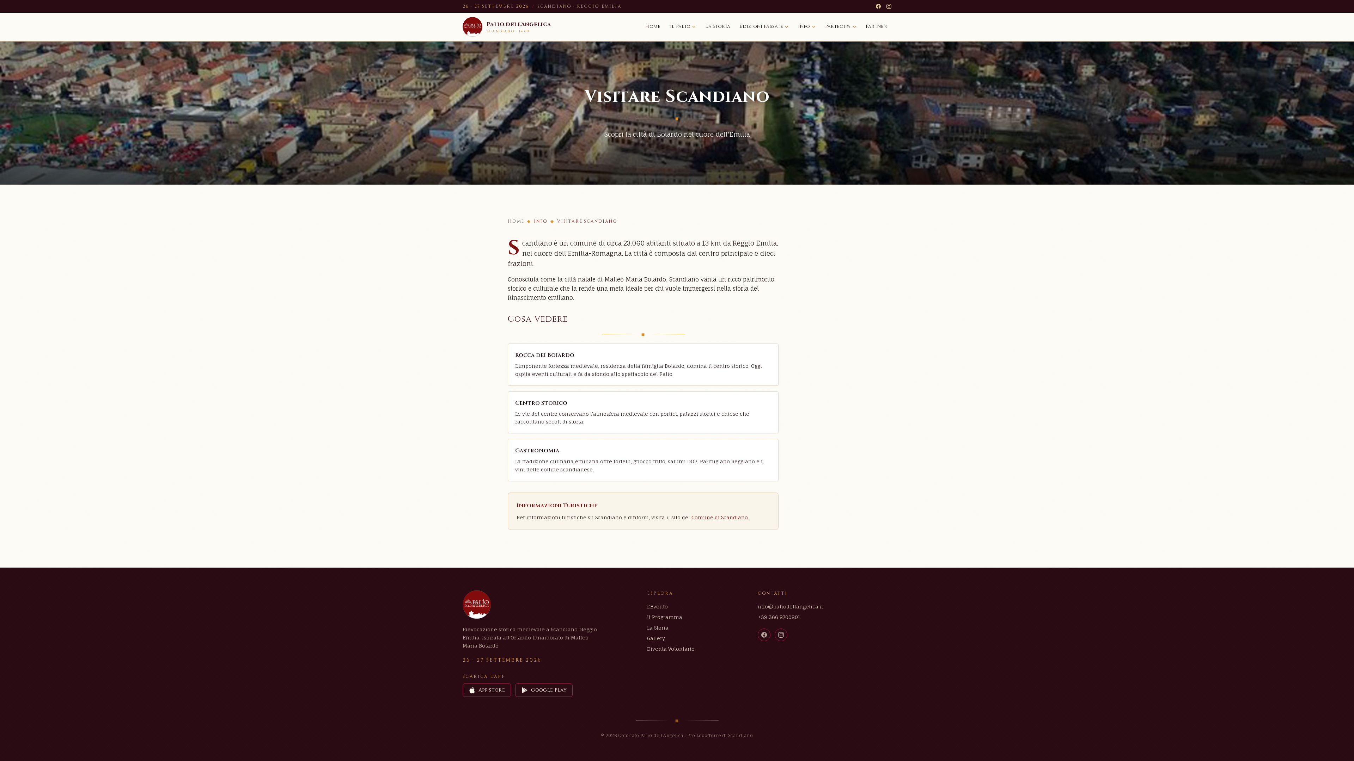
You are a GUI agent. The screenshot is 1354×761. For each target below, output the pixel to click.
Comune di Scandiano (720, 517)
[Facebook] (878, 6)
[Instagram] (888, 6)
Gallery (656, 638)
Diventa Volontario (671, 649)
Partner (876, 26)
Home (652, 26)
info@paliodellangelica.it (790, 607)
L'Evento (657, 607)
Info (804, 26)
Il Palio (680, 26)
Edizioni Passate (761, 26)
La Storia (717, 26)
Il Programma (664, 617)
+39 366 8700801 (779, 617)
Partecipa (838, 26)
